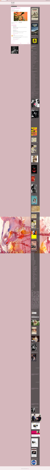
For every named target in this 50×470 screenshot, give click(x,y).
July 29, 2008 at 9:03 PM (15, 39)
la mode (32, 297)
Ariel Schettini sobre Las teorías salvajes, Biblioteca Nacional (34, 388)
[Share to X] (20, 22)
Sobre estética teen (34, 267)
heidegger (36, 308)
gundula (37, 307)
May (33, 283)
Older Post (28, 43)
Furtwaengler (33, 276)
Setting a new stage (33, 63)
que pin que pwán (36, 304)
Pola (32, 47)
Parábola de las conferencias (34, 68)
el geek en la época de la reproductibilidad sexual (35, 298)
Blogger (28, 468)
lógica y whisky (33, 270)
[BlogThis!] (19, 22)
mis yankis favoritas (35, 301)
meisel (35, 306)
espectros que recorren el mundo (35, 300)
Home (20, 43)
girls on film (35, 298)
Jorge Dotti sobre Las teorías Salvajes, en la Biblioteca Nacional (35, 374)
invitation (35, 292)
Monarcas (32, 67)
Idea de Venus (32, 66)
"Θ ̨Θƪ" (13, 2)
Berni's (33, 265)
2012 (32, 256)
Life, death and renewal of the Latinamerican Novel (34, 71)
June (33, 282)
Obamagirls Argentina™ (34, 302)
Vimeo (33, 404)
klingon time (33, 308)
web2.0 (35, 295)
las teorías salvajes (35, 291)
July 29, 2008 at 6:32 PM (15, 33)
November (34, 261)
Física (32, 69)
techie (32, 296)
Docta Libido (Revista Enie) (34, 52)
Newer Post (12, 43)
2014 (32, 254)
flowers (14, 23)
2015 (32, 253)
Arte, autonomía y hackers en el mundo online (34, 275)
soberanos (35, 305)
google (36, 303)
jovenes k (32, 306)
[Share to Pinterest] (21, 22)
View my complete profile (33, 48)
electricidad (35, 307)
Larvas (32, 70)
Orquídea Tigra (33, 273)
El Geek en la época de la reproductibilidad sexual (34, 279)
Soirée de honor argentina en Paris (34, 61)
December (34, 260)
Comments (33, 313)
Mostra (32, 64)
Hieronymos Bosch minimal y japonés (34, 269)
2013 (32, 255)
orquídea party (13, 9)
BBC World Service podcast (34, 51)
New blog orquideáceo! (34, 266)
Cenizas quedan (33, 65)
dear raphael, (33, 272)
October (33, 262)
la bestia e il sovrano (34, 281)
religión (32, 305)
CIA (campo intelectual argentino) (35, 294)
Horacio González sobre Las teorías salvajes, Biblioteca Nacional (34, 403)
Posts (32, 312)
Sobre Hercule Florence (33, 53)
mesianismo (38, 306)
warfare (36, 296)
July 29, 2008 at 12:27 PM (15, 28)
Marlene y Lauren (34, 280)
